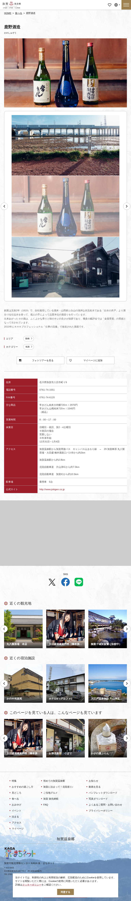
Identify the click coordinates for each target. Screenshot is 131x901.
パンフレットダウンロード (103, 792)
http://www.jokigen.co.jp (52, 489)
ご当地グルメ (50, 792)
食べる (18, 13)
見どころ (16, 792)
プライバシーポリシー (101, 810)
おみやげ (16, 804)
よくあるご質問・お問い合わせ (105, 804)
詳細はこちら (11, 720)
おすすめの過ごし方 (22, 786)
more (7, 611)
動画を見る (95, 786)
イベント (16, 810)
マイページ (109, 2)
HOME (7, 13)
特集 (14, 780)
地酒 (27, 347)
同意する (65, 892)
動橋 (27, 338)
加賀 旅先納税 (50, 798)
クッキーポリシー (31, 884)
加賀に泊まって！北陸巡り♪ (58, 786)
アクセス (16, 822)
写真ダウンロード (98, 798)
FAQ (45, 804)
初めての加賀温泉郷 (54, 780)
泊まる (15, 816)
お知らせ (93, 780)
